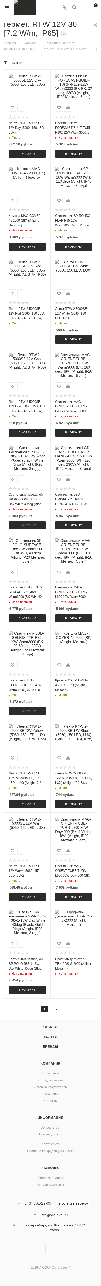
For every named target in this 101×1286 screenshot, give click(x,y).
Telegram (50, 1249)
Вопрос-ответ (51, 1127)
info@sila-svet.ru (54, 1215)
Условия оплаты (50, 1177)
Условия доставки (50, 1184)
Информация (50, 1117)
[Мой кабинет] (83, 8)
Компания (50, 1063)
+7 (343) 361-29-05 (34, 1203)
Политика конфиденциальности (50, 1151)
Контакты (50, 1101)
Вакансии (51, 1094)
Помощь (50, 1168)
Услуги (50, 1037)
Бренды (50, 1046)
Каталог (50, 1027)
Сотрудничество (50, 1080)
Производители (50, 1134)
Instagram (38, 1249)
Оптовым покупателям (50, 1087)
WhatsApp (63, 1249)
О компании (50, 1073)
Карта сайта (51, 1144)
